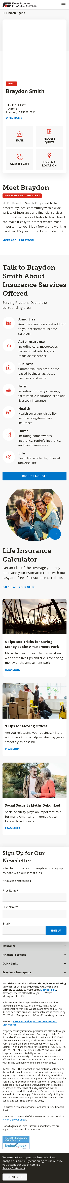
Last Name (10, 907)
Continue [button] (15, 1177)
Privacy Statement (14, 1168)
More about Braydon (18, 240)
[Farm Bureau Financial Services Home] (20, 4)
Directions (14, 117)
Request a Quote (34, 476)
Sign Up (56, 930)
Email (7, 923)
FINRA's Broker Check (14, 1119)
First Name (10, 890)
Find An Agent (15, 13)
